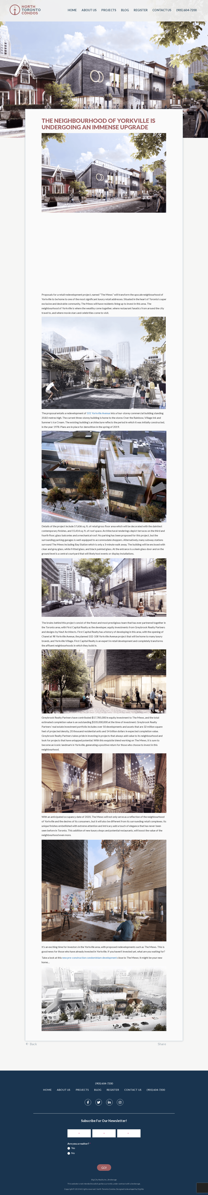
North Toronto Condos (105, 1189)
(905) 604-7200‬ (186, 10)
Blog (125, 10)
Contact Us (161, 10)
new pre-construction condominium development (89, 957)
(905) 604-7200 (104, 1083)
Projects (108, 10)
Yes (73, 1147)
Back (33, 1044)
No (73, 1152)
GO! (104, 1167)
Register (141, 10)
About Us (89, 10)
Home (72, 10)
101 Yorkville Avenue (98, 413)
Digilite (140, 1189)
